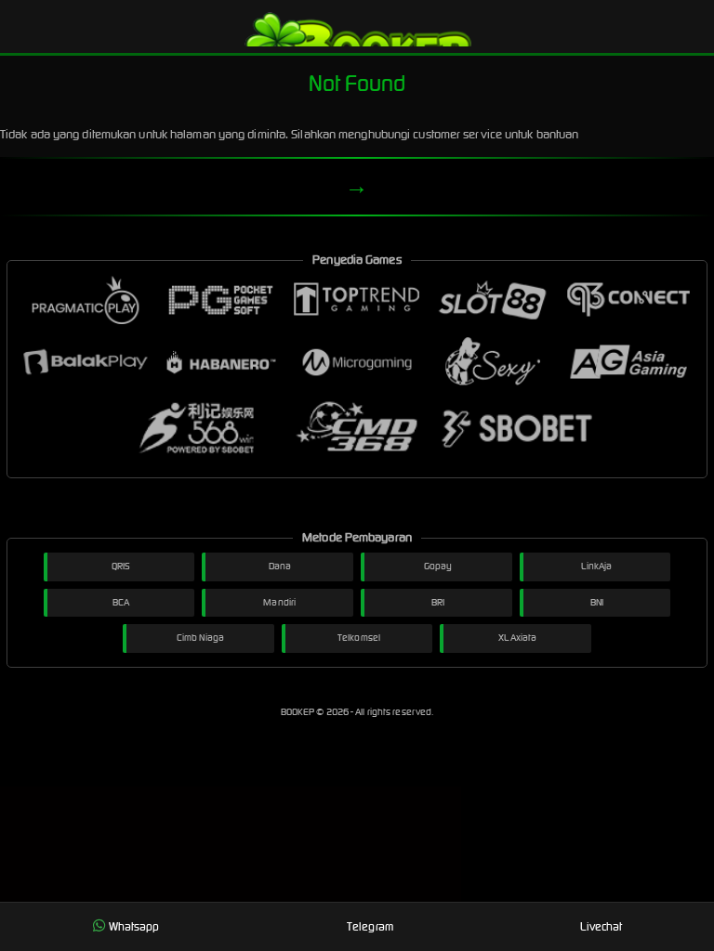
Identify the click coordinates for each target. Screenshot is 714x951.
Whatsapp (134, 926)
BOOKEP (299, 712)
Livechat (601, 926)
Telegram (370, 926)
